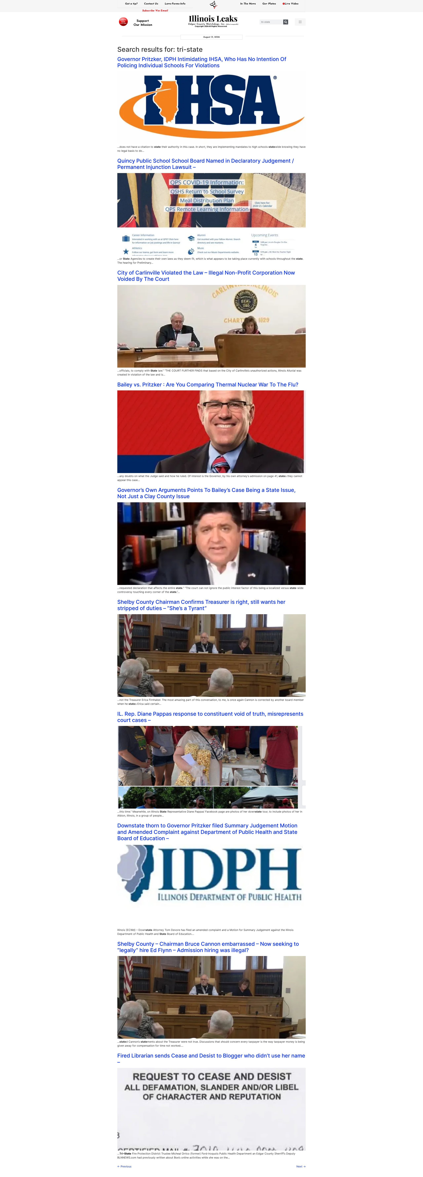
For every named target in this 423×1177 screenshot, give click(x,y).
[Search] (285, 22)
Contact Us (151, 3)
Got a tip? (131, 3)
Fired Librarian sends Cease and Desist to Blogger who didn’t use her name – (211, 1058)
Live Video (291, 3)
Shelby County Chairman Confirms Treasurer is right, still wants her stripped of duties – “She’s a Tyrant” (201, 605)
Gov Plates (269, 3)
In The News (248, 3)
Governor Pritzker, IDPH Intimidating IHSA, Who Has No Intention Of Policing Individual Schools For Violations (201, 62)
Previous (124, 1166)
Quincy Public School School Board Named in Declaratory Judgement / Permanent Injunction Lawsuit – (205, 164)
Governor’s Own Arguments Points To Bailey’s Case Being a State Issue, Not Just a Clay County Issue (206, 493)
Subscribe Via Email (155, 10)
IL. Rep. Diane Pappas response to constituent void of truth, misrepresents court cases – (210, 717)
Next (301, 1166)
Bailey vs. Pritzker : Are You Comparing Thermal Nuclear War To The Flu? (207, 384)
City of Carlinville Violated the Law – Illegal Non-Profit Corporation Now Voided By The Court (206, 275)
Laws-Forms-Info (175, 3)
